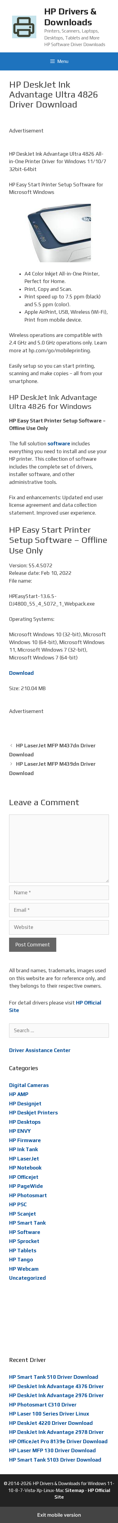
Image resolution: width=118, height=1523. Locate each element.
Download (21, 673)
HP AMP (18, 1094)
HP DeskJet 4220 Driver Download (51, 1423)
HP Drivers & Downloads (70, 16)
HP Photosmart (28, 1195)
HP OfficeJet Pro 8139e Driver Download (58, 1441)
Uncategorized (27, 1278)
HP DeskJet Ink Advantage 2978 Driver (56, 1432)
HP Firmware (25, 1140)
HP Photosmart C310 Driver (43, 1405)
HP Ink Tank (23, 1149)
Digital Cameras (29, 1085)
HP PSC (18, 1204)
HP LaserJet (24, 1159)
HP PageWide (26, 1186)
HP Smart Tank (27, 1223)
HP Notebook (25, 1168)
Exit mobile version (59, 1515)
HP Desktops (25, 1122)
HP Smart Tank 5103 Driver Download (55, 1460)
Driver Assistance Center (39, 1050)
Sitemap (74, 1490)
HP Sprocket (24, 1241)
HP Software (24, 1232)
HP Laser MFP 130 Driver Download (52, 1450)
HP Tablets (22, 1250)
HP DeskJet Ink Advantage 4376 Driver (56, 1386)
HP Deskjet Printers (33, 1113)
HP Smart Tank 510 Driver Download (53, 1377)
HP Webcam (24, 1269)
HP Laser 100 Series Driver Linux (49, 1414)
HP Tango (21, 1260)
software (59, 444)
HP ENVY (20, 1131)
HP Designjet (25, 1104)
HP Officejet (23, 1177)
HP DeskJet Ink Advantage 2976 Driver (56, 1395)
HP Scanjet (22, 1214)
